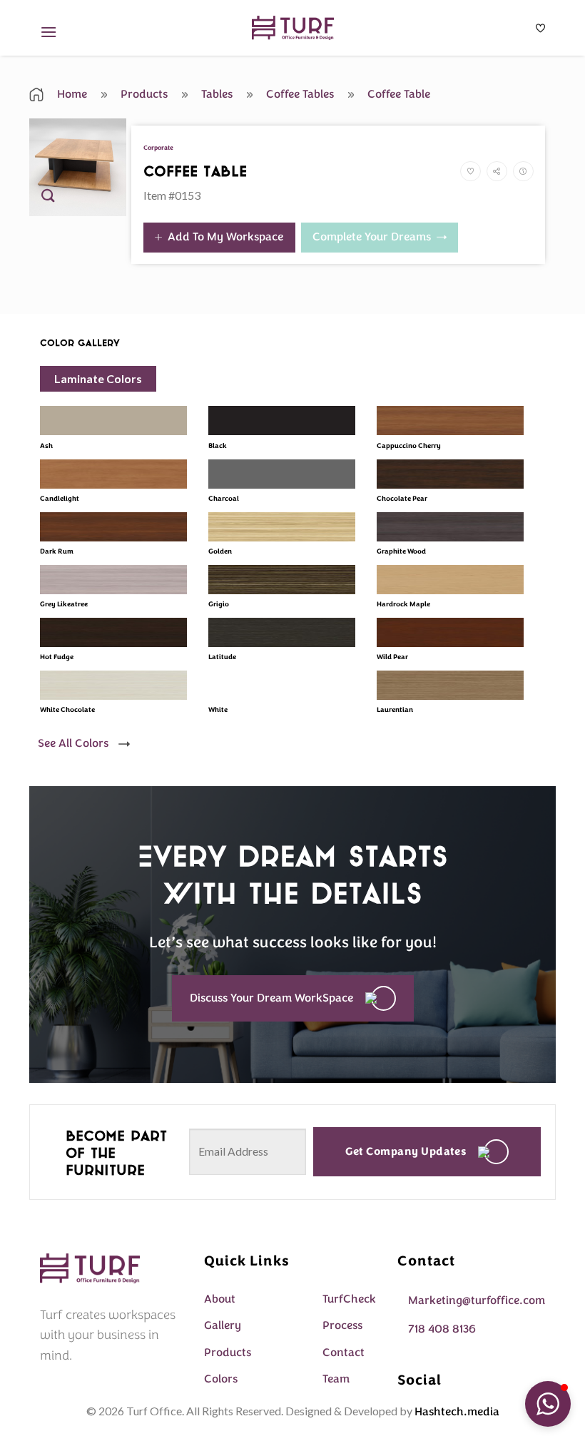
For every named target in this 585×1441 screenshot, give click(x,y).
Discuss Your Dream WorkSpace (271, 998)
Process (342, 1325)
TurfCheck (349, 1299)
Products (143, 94)
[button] (548, 1404)
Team (336, 1379)
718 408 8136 (442, 1329)
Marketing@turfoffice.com (476, 1300)
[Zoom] (48, 199)
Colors (221, 1379)
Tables (215, 94)
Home (70, 94)
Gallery (222, 1325)
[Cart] (540, 28)
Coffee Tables (298, 94)
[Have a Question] (523, 171)
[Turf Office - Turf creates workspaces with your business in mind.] (293, 28)
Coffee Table (397, 94)
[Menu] (48, 31)
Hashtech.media (456, 1412)
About (219, 1299)
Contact (343, 1352)
